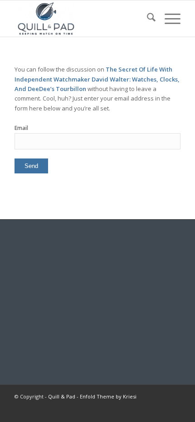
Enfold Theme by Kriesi (108, 396)
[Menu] (168, 18)
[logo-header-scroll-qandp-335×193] (81, 18)
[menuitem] (147, 18)
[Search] (147, 18)
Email (21, 128)
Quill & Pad (61, 396)
